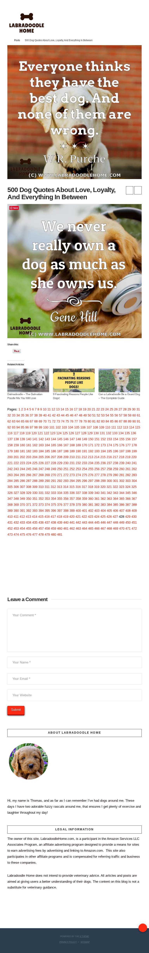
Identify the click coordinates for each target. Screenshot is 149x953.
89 (129, 421)
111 (113, 427)
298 (97, 481)
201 (16, 457)
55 (111, 415)
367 (134, 499)
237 (109, 463)
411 (16, 517)
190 (78, 451)
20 (89, 409)
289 (41, 481)
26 (116, 409)
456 (34, 528)
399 (72, 511)
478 (41, 534)
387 (128, 505)
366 (128, 499)
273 (72, 475)
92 (9, 427)
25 (111, 409)
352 (41, 499)
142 (41, 439)
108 (95, 427)
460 (59, 528)
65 (22, 421)
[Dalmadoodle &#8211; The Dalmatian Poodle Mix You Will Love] (28, 380)
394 (41, 511)
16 (71, 409)
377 (65, 505)
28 (124, 409)
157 (134, 439)
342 (109, 493)
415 (40, 517)
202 (22, 457)
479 (47, 534)
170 (84, 445)
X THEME (84, 936)
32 (9, 415)
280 (115, 475)
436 (41, 522)
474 (16, 534)
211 (78, 457)
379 (78, 505)
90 (134, 421)
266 (28, 475)
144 (53, 439)
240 (128, 463)
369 (16, 505)
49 (85, 415)
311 (47, 487)
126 (71, 433)
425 (103, 517)
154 (115, 439)
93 (13, 427)
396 (53, 511)
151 (97, 439)
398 (65, 511)
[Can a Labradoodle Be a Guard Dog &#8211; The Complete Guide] (119, 380)
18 (80, 409)
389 (10, 511)
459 (53, 528)
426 (109, 517)
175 (115, 445)
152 (103, 439)
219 (127, 457)
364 (115, 499)
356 (65, 499)
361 (97, 499)
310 (41, 487)
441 (72, 522)
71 (49, 421)
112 (119, 427)
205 (41, 457)
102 (58, 427)
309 (34, 487)
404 (103, 511)
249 (53, 469)
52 (98, 415)
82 (98, 421)
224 (28, 463)
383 (103, 505)
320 (103, 487)
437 (47, 522)
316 (78, 487)
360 (90, 499)
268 (41, 475)
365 (121, 499)
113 (125, 427)
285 (16, 481)
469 (115, 528)
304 (134, 481)
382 (97, 505)
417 (53, 517)
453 (16, 528)
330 (34, 493)
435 (34, 522)
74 (62, 421)
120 (34, 433)
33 (13, 415)
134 (121, 433)
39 (40, 415)
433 (22, 522)
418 (59, 517)
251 (65, 469)
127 (77, 433)
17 (75, 409)
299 (103, 481)
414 (34, 517)
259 (115, 469)
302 (121, 481)
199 (134, 451)
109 (101, 427)
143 (47, 439)
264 (16, 475)
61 (138, 415)
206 (47, 457)
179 (10, 451)
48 (80, 415)
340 (97, 493)
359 (84, 499)
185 (47, 451)
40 (45, 415)
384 (109, 505)
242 (10, 469)
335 (65, 493)
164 (47, 445)
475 (22, 534)
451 (134, 522)
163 (41, 445)
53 (103, 415)
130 (96, 433)
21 (93, 409)
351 (34, 499)
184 (41, 451)
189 (72, 451)
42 (53, 415)
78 (80, 421)
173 (103, 445)
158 (10, 445)
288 (34, 481)
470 (121, 528)
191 (84, 451)
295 (78, 481)
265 (22, 475)
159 (16, 445)
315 (71, 487)
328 (22, 493)
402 (90, 511)
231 (72, 463)
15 (66, 409)
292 (59, 481)
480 (53, 534)
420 (71, 517)
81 (94, 421)
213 (90, 457)
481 (59, 534)
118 (21, 433)
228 (53, 463)
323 (121, 487)
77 (76, 421)
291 (53, 481)
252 (72, 469)
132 (108, 433)
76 (71, 421)
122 (46, 433)
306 (16, 487)
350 (28, 499)
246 (34, 469)
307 (22, 487)
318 (90, 487)
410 (10, 517)
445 (97, 522)
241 (134, 463)
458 (47, 528)
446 (103, 522)
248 (47, 469)
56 (116, 415)
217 (115, 457)
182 (28, 451)
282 (128, 475)
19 (84, 409)
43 (58, 415)
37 (31, 415)
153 (109, 439)
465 (90, 528)
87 (120, 421)
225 (34, 463)
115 (137, 427)
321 (109, 487)
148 (78, 439)
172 (97, 445)
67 (31, 421)
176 (121, 445)
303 (128, 481)
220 (134, 457)
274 (78, 475)
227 (47, 463)
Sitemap (85, 942)
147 (72, 439)
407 (121, 511)
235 (97, 463)
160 (22, 445)
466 (97, 528)
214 (96, 457)
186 (53, 451)
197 (121, 451)
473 (10, 534)
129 (90, 433)
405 (109, 511)
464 (84, 528)
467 (103, 528)
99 (40, 427)
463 (78, 528)
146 (65, 439)
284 (10, 481)
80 (89, 421)
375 (53, 505)
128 (83, 433)
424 (96, 517)
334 (59, 493)
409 (134, 511)
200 (10, 457)
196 (115, 451)
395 (47, 511)
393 (34, 511)
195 (109, 451)
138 (16, 439)
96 (27, 427)
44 (62, 415)
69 (40, 421)
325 (134, 487)
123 (52, 433)
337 (78, 493)
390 (16, 511)
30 (133, 409)
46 (71, 415)
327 (16, 493)
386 (121, 505)
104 (70, 427)
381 (90, 505)
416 (47, 517)
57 (120, 415)
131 (102, 433)
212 (84, 457)
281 (121, 475)
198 (128, 451)
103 (64, 427)
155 (121, 439)
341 (103, 493)
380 (84, 505)
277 (97, 475)
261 (128, 469)
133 (114, 433)
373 (41, 505)
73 (58, 421)
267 (34, 475)
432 (16, 522)
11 (49, 409)
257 (103, 469)
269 (47, 475)
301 (115, 481)
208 (59, 457)
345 (128, 493)
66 (27, 421)
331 (41, 493)
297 (90, 481)
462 (72, 528)
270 (53, 475)
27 (120, 409)
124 (59, 433)
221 (10, 463)
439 (59, 522)
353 (47, 499)
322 (115, 487)
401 (84, 511)
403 (97, 511)
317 (84, 487)
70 (45, 421)
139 (22, 439)
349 (22, 499)
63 (13, 421)
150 (90, 439)
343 (115, 493)
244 (22, 469)
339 (90, 493)
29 (129, 409)
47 (76, 415)
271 (59, 475)
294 (72, 481)
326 (10, 493)
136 (133, 433)
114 (131, 427)
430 (134, 517)
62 (9, 421)
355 (59, 499)
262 (134, 469)
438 (53, 522)
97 (31, 427)
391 (22, 511)
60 (134, 415)
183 (34, 451)
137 (10, 439)
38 (36, 415)
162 (34, 445)
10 (44, 409)
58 (125, 415)
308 (28, 487)
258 (109, 469)
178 (134, 445)
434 (28, 522)
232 (78, 463)
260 (121, 469)
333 (53, 493)
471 (128, 528)
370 (22, 505)
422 (84, 517)
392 (28, 511)
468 (109, 528)
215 (103, 457)
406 (115, 511)
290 (47, 481)
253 (78, 469)
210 (72, 457)
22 (98, 409)
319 (96, 487)
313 (59, 487)
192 (90, 451)
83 (103, 421)
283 (134, 475)
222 (16, 463)
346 (134, 493)
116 (9, 433)
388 (134, 505)
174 (109, 445)
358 (78, 499)
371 (28, 505)
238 (115, 463)
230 (65, 463)
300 (109, 481)
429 (127, 517)
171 (90, 445)
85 (111, 421)
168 (72, 445)
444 (90, 522)
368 (10, 505)
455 (28, 528)
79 (85, 421)
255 (90, 469)
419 (65, 517)
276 (90, 475)
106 (83, 427)
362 (103, 499)
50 (89, 415)
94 (18, 427)
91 (138, 421)
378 (72, 505)
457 (41, 528)
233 (84, 463)
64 (18, 421)
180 (16, 451)
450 (128, 522)
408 (128, 511)
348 (16, 499)
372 (34, 505)
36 (27, 415)
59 (129, 415)
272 (65, 475)
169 (78, 445)
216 (109, 457)
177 (128, 445)
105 (76, 427)
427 (115, 517)
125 (65, 433)
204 (34, 457)
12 (53, 409)
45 (67, 415)
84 (107, 421)
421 (78, 517)
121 (40, 433)
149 (84, 439)
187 (59, 451)
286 (22, 481)
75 (67, 421)
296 (84, 481)
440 (65, 522)
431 (10, 522)
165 (53, 445)
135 (127, 433)
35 (22, 415)
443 (84, 522)
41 (49, 415)
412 (22, 517)
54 (107, 415)
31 (138, 409)
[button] (140, 13)
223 (22, 463)
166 (59, 445)
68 (36, 421)
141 (34, 439)
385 (115, 505)
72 (53, 421)
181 (22, 451)
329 (28, 493)
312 (53, 487)
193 (97, 451)
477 (34, 534)
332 (47, 493)
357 (72, 499)
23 (102, 409)
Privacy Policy (68, 942)
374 (47, 505)
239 (121, 463)
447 (109, 522)
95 (22, 427)
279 (109, 475)
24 (107, 409)
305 (10, 487)
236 (103, 463)
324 (127, 487)
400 (78, 511)
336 (72, 493)
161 (28, 445)
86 (116, 421)
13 (58, 409)
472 (134, 528)
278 (103, 475)
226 (41, 463)
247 (41, 469)
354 (53, 499)
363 (109, 499)
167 (65, 445)
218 (121, 457)
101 (52, 427)
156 (128, 439)
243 (16, 469)
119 (27, 433)
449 (121, 522)
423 (90, 517)
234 (90, 463)
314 (65, 487)
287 (28, 481)
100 (45, 427)
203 (28, 457)
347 (10, 499)
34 (18, 415)
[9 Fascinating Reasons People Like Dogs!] (74, 380)
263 (10, 475)
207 (53, 457)
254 (84, 469)
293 (65, 481)
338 (84, 493)
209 (65, 457)
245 (28, 469)
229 (59, 463)
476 (28, 534)
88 (125, 421)
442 (78, 522)
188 (65, 451)
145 (59, 439)
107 (89, 427)
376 (59, 505)
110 (107, 427)
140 (28, 439)
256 (97, 469)
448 (115, 522)
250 (59, 469)
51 (94, 415)
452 (10, 528)
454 (22, 528)
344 (121, 493)
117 (15, 433)
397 (59, 511)
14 (62, 409)
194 (103, 451)
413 (28, 517)
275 (84, 475)
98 (36, 427)
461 (65, 528)
